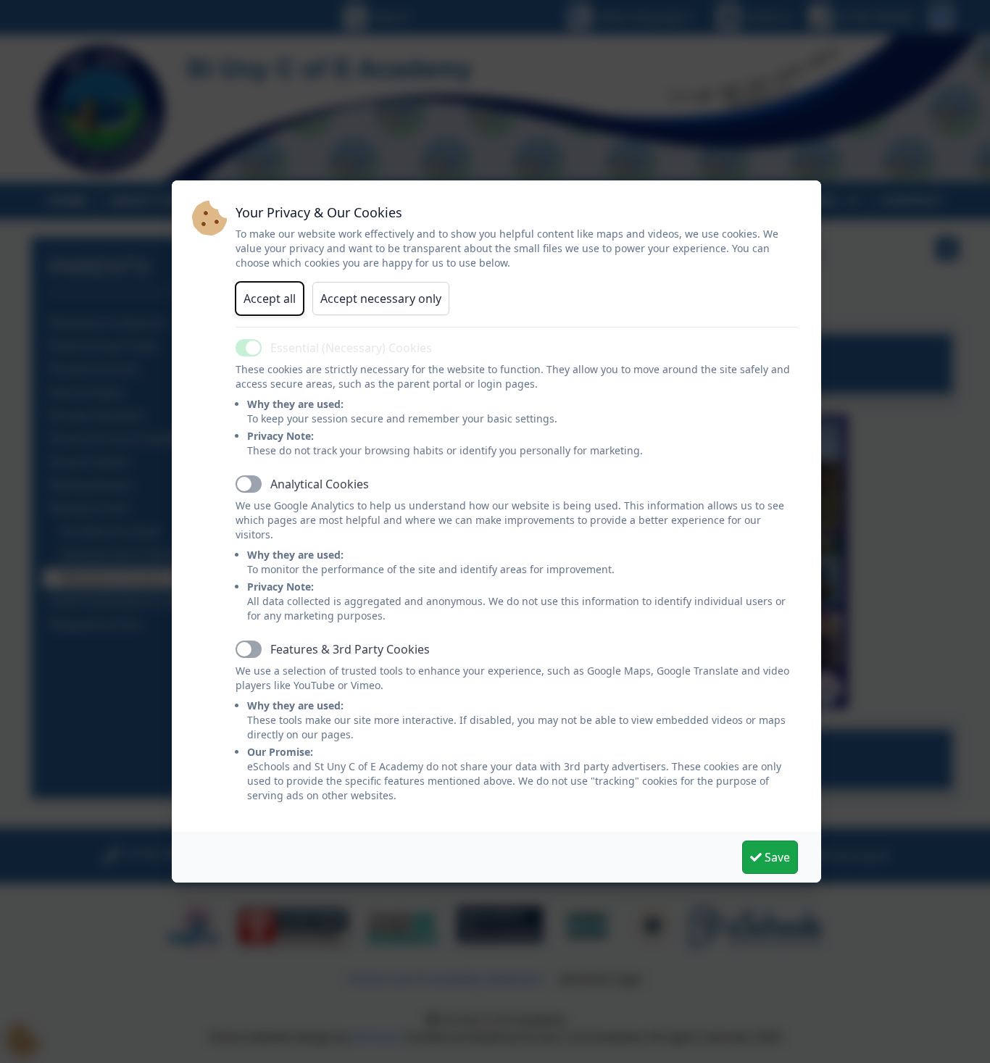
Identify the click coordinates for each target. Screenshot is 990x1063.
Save (776, 857)
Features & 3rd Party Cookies (350, 649)
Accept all (270, 299)
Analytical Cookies (319, 484)
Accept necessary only (380, 299)
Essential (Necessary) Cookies (351, 348)
